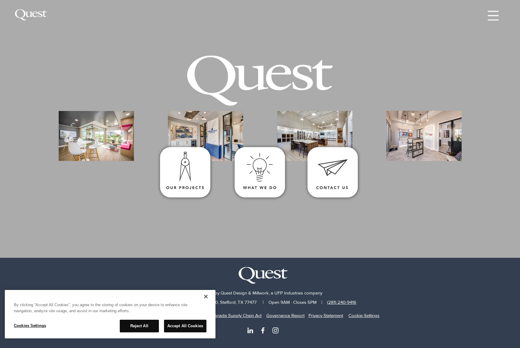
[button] (493, 15)
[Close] (205, 296)
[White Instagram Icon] (275, 330)
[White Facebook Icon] (263, 330)
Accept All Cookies (185, 326)
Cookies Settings (30, 325)
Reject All (139, 326)
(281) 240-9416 (341, 302)
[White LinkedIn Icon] (250, 330)
